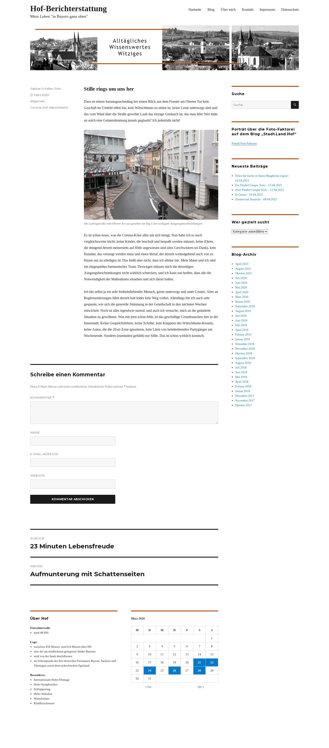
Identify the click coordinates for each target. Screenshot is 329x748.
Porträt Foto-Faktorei (244, 143)
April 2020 (241, 292)
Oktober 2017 (243, 405)
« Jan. (148, 686)
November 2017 (245, 400)
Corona (35, 107)
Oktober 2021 (243, 273)
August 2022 (243, 268)
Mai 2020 (241, 287)
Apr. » (200, 686)
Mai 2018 (241, 377)
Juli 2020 (241, 278)
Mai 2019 (241, 325)
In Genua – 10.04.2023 (249, 194)
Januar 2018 (242, 391)
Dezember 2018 (244, 344)
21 (199, 662)
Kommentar (42, 397)
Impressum (267, 9)
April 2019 (241, 329)
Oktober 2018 (243, 353)
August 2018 (243, 362)
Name (35, 432)
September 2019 (245, 306)
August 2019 (243, 311)
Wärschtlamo (58, 107)
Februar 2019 (243, 334)
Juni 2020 (241, 282)
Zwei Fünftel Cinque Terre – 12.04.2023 (259, 190)
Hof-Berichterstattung (68, 8)
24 (149, 670)
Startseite (194, 9)
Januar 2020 (242, 301)
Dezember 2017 (244, 395)
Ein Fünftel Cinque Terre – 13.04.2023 (258, 185)
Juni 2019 (241, 320)
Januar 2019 (242, 339)
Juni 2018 (241, 372)
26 (174, 670)
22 (212, 662)
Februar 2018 (243, 386)
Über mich (228, 9)
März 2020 (241, 297)
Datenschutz (290, 9)
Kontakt (247, 9)
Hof (45, 107)
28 (199, 670)
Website (37, 475)
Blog (210, 9)
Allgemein (37, 101)
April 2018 (241, 381)
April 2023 (241, 264)
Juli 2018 (241, 367)
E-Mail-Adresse (44, 454)
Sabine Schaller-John (45, 88)
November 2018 (245, 348)
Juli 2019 (241, 315)
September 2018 (245, 358)
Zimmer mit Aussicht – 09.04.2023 (256, 199)
